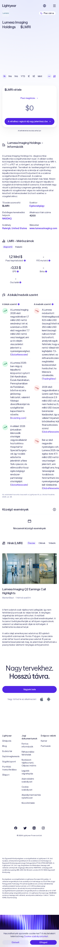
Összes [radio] (31, 543)
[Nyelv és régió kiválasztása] (44, 6)
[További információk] (54, 509)
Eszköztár (7, 751)
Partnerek (46, 746)
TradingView (49, 378)
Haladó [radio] (18, 247)
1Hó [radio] (16, 76)
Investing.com (18, 418)
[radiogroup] (22, 76)
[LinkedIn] (34, 828)
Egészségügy (37, 205)
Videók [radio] (52, 543)
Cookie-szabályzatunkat (36, 936)
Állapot (5, 775)
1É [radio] (29, 76)
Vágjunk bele (29, 689)
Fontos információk (27, 745)
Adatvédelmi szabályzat (28, 780)
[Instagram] (43, 828)
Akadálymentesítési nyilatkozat (30, 796)
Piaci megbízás (27, 98)
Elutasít (15, 942)
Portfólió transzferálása (9, 768)
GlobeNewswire (19, 354)
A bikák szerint (9, 304)
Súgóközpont (9, 761)
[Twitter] (25, 828)
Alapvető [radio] (7, 247)
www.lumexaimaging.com (43, 228)
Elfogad (43, 942)
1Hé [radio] (10, 76)
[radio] (49, 76)
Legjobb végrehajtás (27, 772)
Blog (4, 746)
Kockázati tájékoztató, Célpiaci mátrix (29, 763)
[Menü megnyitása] (54, 5)
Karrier (44, 741)
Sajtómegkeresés (10, 756)
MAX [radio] (40, 76)
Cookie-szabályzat (27, 788)
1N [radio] (4, 76)
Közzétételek (28, 803)
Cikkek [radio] (42, 543)
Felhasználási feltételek (28, 753)
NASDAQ (7, 218)
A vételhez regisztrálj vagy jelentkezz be (28, 121)
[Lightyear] (9, 5)
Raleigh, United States (14, 228)
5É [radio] (34, 76)
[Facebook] (16, 828)
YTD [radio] (23, 76)
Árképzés (6, 741)
